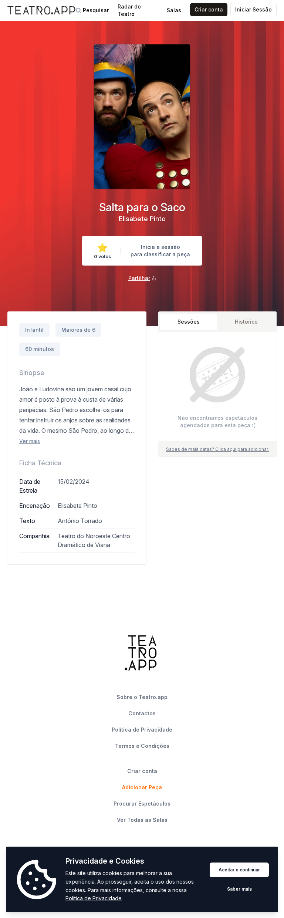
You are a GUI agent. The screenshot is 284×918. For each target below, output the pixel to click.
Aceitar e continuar (239, 870)
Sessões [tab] (189, 321)
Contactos (142, 713)
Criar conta (209, 9)
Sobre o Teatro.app (142, 697)
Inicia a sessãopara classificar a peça (160, 250)
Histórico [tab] (246, 321)
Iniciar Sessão (253, 9)
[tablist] (217, 321)
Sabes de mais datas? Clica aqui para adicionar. (217, 449)
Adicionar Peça (142, 787)
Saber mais (239, 889)
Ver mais (29, 441)
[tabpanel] (217, 388)
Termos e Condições (142, 746)
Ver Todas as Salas (142, 820)
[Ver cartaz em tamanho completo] (142, 116)
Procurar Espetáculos (142, 803)
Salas (174, 10)
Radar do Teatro (129, 10)
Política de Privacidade (93, 898)
